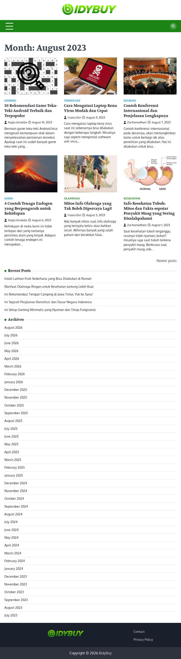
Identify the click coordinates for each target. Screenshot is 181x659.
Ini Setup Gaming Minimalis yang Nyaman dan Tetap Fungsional (50, 310)
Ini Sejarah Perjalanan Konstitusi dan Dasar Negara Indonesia (48, 302)
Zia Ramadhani (137, 122)
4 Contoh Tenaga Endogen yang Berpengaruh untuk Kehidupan (28, 208)
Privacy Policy (143, 639)
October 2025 (14, 405)
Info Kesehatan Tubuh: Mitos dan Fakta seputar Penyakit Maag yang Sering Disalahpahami (149, 211)
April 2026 (11, 358)
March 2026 (12, 366)
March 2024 (12, 553)
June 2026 (11, 343)
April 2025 (11, 452)
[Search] (173, 26)
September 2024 (16, 506)
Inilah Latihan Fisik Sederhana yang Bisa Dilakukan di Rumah (47, 278)
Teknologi (72, 100)
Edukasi (130, 100)
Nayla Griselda (17, 122)
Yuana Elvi (74, 117)
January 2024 (13, 568)
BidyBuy (105, 653)
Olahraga (72, 198)
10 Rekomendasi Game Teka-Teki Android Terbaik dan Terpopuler (30, 110)
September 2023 (16, 600)
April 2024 (11, 545)
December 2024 (15, 483)
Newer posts (166, 260)
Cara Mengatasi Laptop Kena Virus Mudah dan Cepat (90, 108)
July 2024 (10, 522)
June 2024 (11, 530)
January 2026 (13, 382)
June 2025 (11, 436)
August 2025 (13, 421)
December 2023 (15, 576)
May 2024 (11, 537)
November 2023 (15, 584)
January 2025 (13, 475)
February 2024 (14, 561)
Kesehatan (132, 198)
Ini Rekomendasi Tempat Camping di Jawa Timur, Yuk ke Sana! (48, 294)
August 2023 (13, 607)
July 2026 (10, 335)
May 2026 (11, 351)
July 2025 (10, 429)
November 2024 (15, 491)
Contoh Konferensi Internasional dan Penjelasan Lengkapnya (146, 110)
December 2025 (15, 390)
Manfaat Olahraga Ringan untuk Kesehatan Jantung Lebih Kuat (49, 286)
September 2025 (16, 413)
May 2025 (11, 444)
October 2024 (14, 498)
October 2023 (14, 592)
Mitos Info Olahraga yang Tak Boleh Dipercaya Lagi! (88, 206)
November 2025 (15, 397)
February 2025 (14, 467)
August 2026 (13, 327)
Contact (139, 631)
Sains (8, 198)
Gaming (10, 100)
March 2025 (12, 460)
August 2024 (13, 514)
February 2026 (14, 374)
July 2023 (10, 615)
